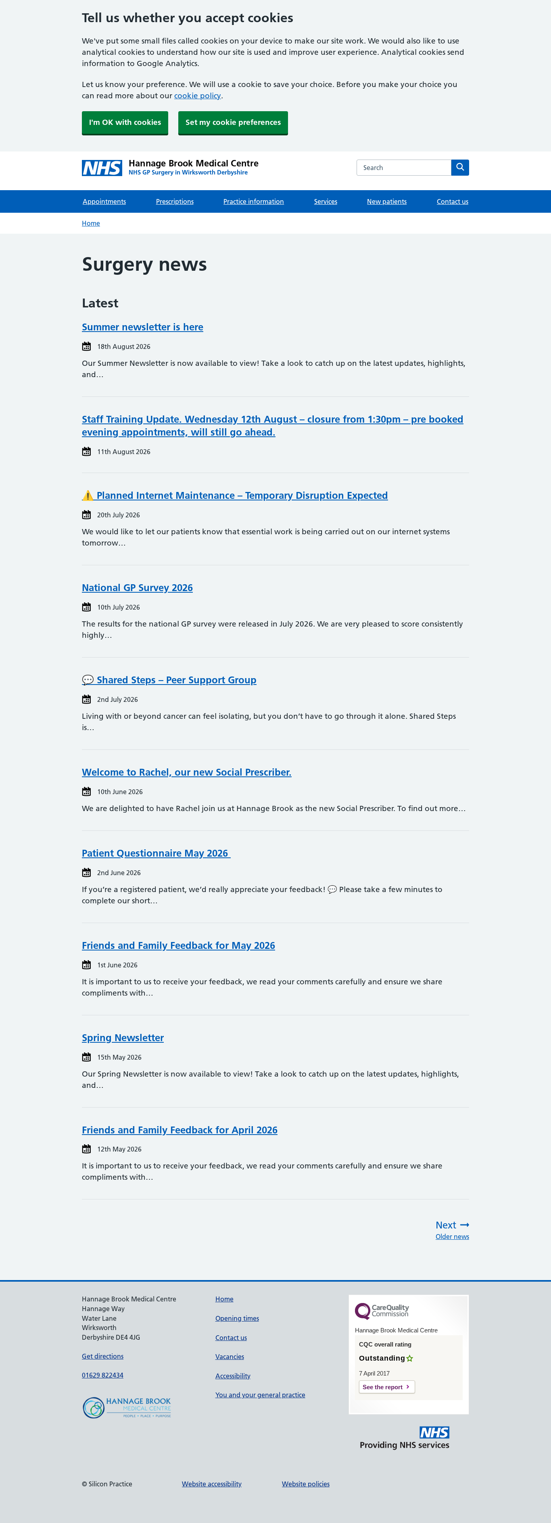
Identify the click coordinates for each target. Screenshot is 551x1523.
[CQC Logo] (382, 1318)
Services (325, 201)
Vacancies (229, 1357)
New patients (387, 201)
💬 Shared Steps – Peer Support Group (169, 680)
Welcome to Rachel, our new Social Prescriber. (187, 772)
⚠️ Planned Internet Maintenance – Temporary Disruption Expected (235, 495)
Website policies (306, 1484)
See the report (383, 1387)
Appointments (104, 201)
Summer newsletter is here (142, 327)
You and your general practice (260, 1395)
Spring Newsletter (123, 1038)
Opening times (237, 1318)
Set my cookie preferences (233, 122)
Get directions (102, 1356)
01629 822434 (102, 1375)
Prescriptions (175, 201)
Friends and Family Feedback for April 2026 (180, 1130)
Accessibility (232, 1376)
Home (91, 223)
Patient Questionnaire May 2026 (156, 853)
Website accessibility (212, 1484)
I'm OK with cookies (125, 122)
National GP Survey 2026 (137, 587)
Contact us (452, 201)
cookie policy (197, 95)
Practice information (253, 201)
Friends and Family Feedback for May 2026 (178, 945)
